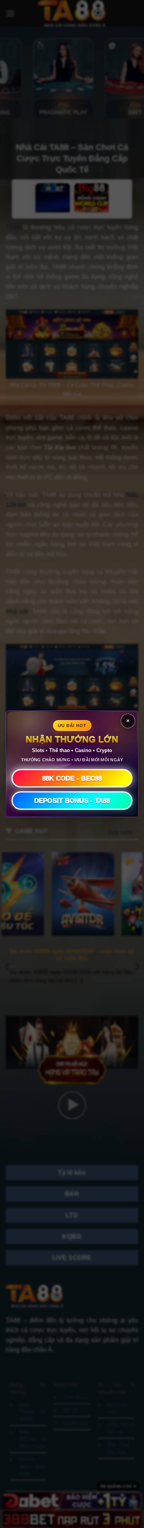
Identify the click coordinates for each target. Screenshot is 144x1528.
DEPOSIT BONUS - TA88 (72, 800)
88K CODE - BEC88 (72, 778)
